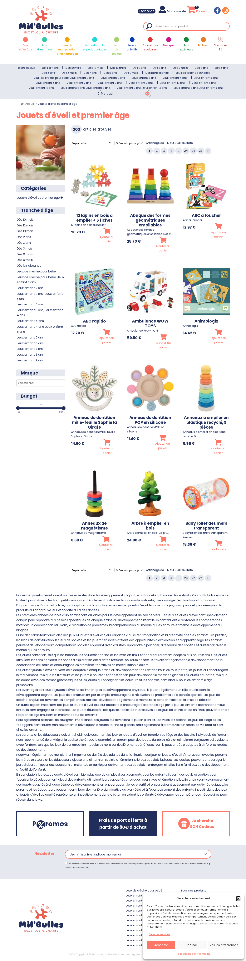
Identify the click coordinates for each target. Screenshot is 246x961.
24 (186, 150)
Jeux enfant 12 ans (41, 88)
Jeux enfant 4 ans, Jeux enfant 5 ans (198, 88)
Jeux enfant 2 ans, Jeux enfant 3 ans (85, 88)
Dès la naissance (157, 73)
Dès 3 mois (180, 68)
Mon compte (176, 11)
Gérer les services (159, 934)
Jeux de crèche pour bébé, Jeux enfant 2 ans (64, 78)
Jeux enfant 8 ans (110, 83)
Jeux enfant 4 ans (175, 78)
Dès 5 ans (221, 68)
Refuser (191, 945)
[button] (238, 898)
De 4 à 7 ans (50, 68)
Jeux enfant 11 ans (204, 83)
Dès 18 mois (118, 68)
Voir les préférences (224, 945)
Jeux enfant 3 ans (144, 78)
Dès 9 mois (131, 73)
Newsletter (44, 853)
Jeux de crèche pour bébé (193, 73)
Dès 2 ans (139, 68)
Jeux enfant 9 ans (141, 83)
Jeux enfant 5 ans (206, 78)
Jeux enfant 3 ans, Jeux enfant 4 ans (142, 88)
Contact (146, 11)
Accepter (161, 945)
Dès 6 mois (69, 73)
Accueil (30, 104)
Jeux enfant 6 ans (48, 83)
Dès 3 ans (159, 68)
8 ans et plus (26, 68)
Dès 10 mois (73, 68)
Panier (200, 11)
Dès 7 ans (90, 73)
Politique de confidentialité (193, 953)
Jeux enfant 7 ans (79, 83)
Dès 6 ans (48, 73)
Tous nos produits (193, 890)
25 (193, 150)
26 (201, 150)
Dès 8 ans (110, 73)
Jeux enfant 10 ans (172, 83)
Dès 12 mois (95, 68)
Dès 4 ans (201, 68)
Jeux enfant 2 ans (113, 78)
